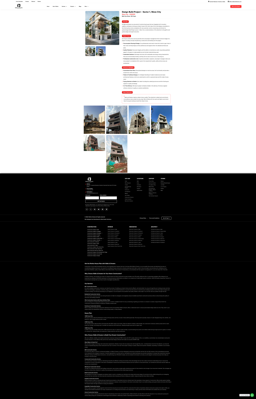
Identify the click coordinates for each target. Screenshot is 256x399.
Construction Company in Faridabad (94, 231)
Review (39, 1)
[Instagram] (86, 209)
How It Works (55, 6)
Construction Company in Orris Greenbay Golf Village (97, 252)
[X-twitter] (90, 209)
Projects (72, 6)
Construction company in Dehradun (93, 240)
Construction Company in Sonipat (93, 255)
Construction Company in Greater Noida (94, 238)
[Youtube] (98, 209)
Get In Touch (101, 201)
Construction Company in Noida (93, 236)
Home (48, 6)
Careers (27, 1)
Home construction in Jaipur (92, 245)
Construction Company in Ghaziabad (94, 233)
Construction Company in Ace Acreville (94, 253)
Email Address (103, 195)
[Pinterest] (94, 209)
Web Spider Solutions (106, 219)
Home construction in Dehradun (93, 241)
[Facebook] (102, 209)
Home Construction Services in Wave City (95, 250)
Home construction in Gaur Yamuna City (94, 248)
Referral (33, 1)
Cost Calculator (19, 1)
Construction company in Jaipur (93, 243)
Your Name (87, 195)
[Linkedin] (106, 209)
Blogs (80, 6)
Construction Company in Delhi (93, 229)
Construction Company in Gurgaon (93, 234)
